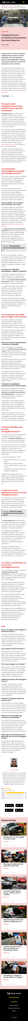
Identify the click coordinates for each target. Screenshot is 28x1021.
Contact (14, 1011)
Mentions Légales (14, 1005)
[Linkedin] (14, 1017)
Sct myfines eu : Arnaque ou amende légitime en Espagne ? (13, 976)
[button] (23, 2)
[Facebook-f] (11, 1017)
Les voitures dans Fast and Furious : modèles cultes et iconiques (12, 892)
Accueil (3, 6)
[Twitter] (13, 1017)
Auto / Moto (9, 6)
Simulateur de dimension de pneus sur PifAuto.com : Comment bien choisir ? (12, 948)
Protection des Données (14, 1008)
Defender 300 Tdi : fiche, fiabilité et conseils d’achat (13, 838)
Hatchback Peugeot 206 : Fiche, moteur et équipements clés (13, 920)
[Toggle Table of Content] (11, 96)
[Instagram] (16, 1017)
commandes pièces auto (8, 144)
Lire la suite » (6, 841)
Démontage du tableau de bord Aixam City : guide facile (13, 865)
